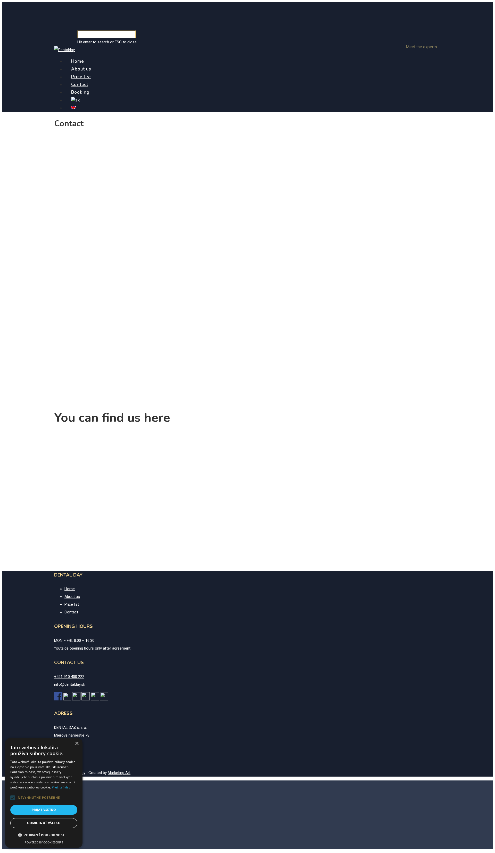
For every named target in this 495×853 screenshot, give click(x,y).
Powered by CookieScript (44, 842)
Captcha (66, 251)
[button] (12, 798)
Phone (64, 157)
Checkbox (67, 288)
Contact (79, 85)
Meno (62, 138)
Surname (260, 138)
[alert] (43, 793)
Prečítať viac (61, 787)
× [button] (77, 744)
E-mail (257, 157)
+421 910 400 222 (69, 376)
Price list (81, 77)
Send (65, 244)
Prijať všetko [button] (44, 810)
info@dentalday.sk (69, 384)
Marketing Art (119, 772)
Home (77, 61)
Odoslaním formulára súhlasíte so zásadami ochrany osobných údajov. (120, 297)
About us (81, 69)
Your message (71, 177)
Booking (80, 92)
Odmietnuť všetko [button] (44, 823)
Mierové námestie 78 (71, 349)
